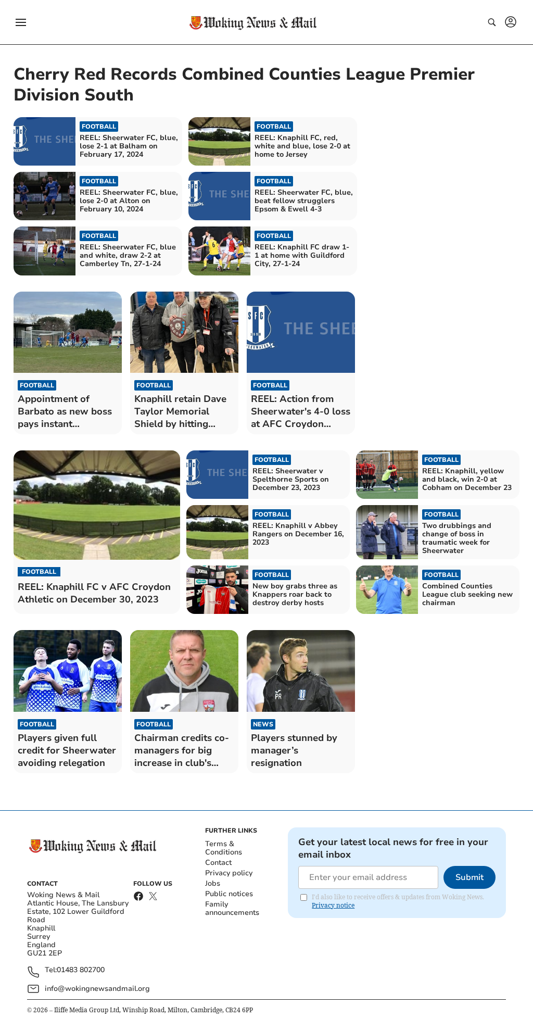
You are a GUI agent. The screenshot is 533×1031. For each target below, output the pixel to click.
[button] (20, 22)
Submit (469, 877)
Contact (218, 862)
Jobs (212, 883)
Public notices (229, 894)
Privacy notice (333, 905)
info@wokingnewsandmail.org (97, 989)
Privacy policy (228, 873)
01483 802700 (81, 970)
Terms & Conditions (223, 848)
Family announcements (232, 908)
